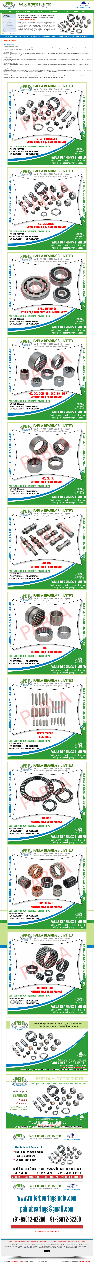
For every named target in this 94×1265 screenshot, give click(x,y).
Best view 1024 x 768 (41, 1261)
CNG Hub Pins (56, 77)
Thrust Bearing (33, 1247)
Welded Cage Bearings (60, 70)
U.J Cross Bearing (22, 1247)
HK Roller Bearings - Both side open (49, 1244)
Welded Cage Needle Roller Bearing (67, 1247)
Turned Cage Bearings (45, 70)
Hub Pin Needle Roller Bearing (32, 1246)
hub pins (28, 75)
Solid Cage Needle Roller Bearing (80, 1246)
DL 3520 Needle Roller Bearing (15, 1244)
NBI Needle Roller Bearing (63, 1246)
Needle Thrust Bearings (49, 64)
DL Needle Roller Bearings (31, 1244)
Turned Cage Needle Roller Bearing (47, 1247)
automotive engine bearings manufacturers (19, 59)
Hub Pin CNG (19, 1246)
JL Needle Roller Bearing (48, 1246)
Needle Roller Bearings (54, 48)
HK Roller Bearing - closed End (68, 1244)
